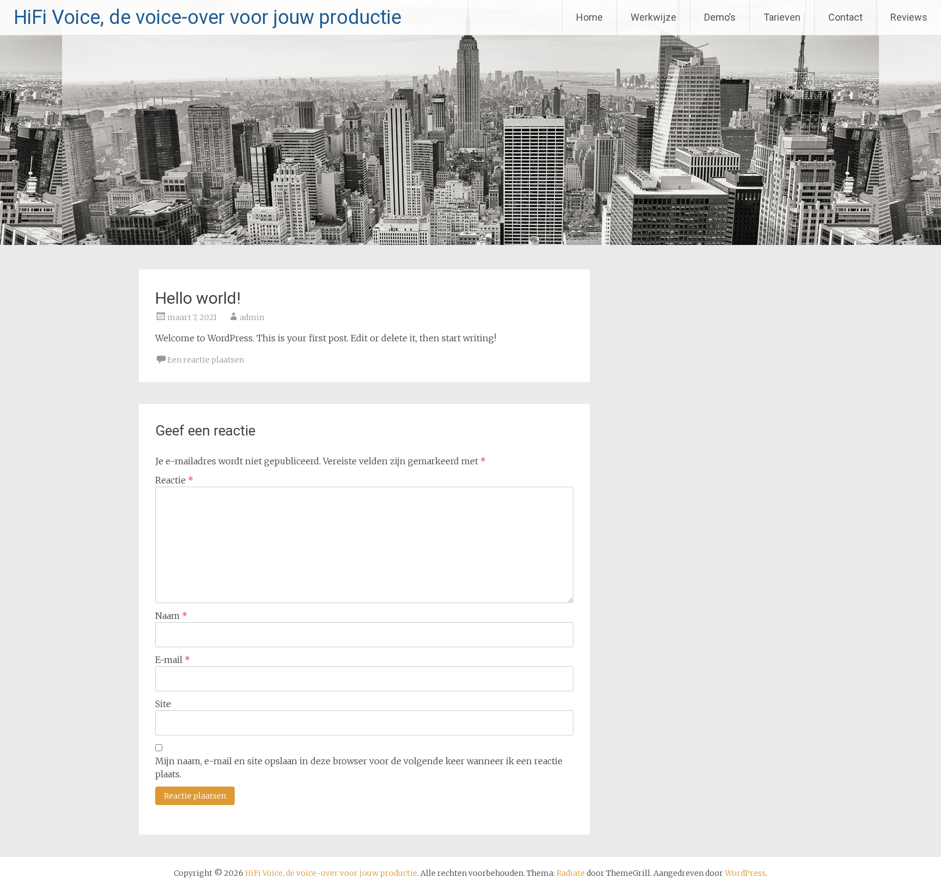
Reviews (908, 17)
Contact (845, 17)
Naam (171, 615)
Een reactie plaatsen (205, 360)
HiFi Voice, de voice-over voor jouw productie (207, 17)
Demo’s (720, 17)
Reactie (174, 480)
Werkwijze (653, 17)
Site (163, 703)
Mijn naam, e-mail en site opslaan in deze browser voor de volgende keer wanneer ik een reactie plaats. (359, 767)
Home (589, 17)
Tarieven (782, 17)
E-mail (172, 659)
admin (252, 317)
